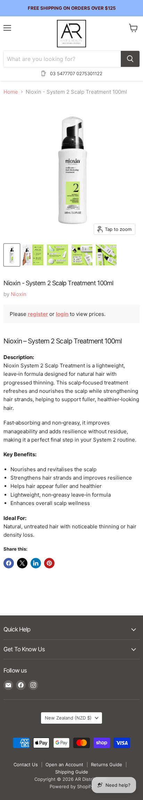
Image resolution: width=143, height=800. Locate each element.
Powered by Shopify (71, 786)
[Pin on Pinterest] (49, 563)
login (62, 314)
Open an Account (64, 764)
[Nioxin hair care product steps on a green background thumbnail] (57, 255)
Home (10, 92)
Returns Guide (106, 764)
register (38, 314)
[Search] (130, 59)
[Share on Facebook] (8, 563)
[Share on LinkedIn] (36, 563)
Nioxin (18, 294)
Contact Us (26, 764)
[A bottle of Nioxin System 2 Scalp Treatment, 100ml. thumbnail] (12, 255)
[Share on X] (22, 563)
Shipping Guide (71, 772)
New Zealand (68, 718)
